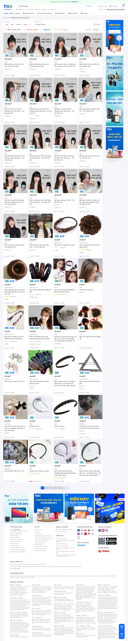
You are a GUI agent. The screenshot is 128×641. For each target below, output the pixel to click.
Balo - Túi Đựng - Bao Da (107, 618)
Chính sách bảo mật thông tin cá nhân (44, 538)
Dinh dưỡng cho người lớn (19, 592)
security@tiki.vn (22, 551)
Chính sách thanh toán (61, 543)
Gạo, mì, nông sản (18, 604)
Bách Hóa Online (59, 626)
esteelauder (21, 576)
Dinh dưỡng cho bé (18, 591)
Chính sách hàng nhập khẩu (17, 547)
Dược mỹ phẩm (24, 632)
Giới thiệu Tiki (38, 529)
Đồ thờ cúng (60, 621)
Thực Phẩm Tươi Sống (16, 598)
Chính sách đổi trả (14, 543)
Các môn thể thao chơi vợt (107, 605)
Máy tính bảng (16, 617)
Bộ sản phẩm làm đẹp (19, 631)
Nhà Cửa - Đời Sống (60, 612)
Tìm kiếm (88, 6)
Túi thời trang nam (37, 633)
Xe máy (80, 629)
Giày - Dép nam (36, 617)
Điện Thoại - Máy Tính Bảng (18, 612)
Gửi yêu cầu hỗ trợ (14, 535)
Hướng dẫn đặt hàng (15, 537)
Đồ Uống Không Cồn (63, 633)
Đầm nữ (38, 586)
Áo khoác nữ (44, 588)
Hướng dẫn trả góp (14, 545)
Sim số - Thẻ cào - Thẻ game (88, 623)
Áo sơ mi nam (41, 598)
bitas (114, 576)
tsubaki (32, 577)
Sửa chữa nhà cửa (61, 616)
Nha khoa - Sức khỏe (85, 621)
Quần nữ (42, 586)
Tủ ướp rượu (114, 592)
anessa (93, 576)
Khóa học (89, 617)
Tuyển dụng (38, 533)
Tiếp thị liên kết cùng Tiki (41, 546)
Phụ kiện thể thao (107, 600)
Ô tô (84, 629)
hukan (22, 577)
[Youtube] (103, 530)
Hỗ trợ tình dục (22, 630)
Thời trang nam (36, 595)
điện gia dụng (20, 9)
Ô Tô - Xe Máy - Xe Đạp (83, 626)
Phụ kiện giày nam (39, 622)
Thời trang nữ (36, 585)
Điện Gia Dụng (14, 635)
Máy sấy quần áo (105, 592)
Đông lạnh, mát (20, 602)
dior (16, 576)
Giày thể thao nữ (110, 607)
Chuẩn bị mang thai (18, 595)
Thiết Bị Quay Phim (106, 621)
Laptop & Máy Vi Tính (87, 595)
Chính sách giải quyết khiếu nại (42, 540)
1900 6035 (17, 568)
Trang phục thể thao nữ (103, 597)
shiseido (12, 577)
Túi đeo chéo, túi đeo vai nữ (39, 628)
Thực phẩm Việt (23, 601)
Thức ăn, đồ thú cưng (18, 608)
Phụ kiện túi (48, 629)
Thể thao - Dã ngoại (83, 589)
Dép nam (40, 620)
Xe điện (90, 627)
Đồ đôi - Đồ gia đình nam (43, 601)
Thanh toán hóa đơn (81, 617)
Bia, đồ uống (16, 605)
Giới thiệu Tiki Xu (39, 544)
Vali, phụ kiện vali (69, 588)
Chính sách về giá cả (61, 538)
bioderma (49, 576)
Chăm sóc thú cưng (59, 627)
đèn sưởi (105, 627)
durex (44, 576)
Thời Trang (89, 586)
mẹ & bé (31, 9)
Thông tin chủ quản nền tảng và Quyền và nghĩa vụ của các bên (65, 555)
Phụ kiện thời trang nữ (59, 593)
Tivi (101, 591)
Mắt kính (67, 593)
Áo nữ (33, 586)
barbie (32, 576)
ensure (41, 576)
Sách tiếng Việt (79, 635)
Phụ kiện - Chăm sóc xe (82, 627)
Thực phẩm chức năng (18, 623)
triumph (69, 576)
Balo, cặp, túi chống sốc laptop (64, 587)
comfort (110, 576)
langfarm (17, 577)
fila (29, 577)
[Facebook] (99, 530)
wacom (88, 576)
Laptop (68, 609)
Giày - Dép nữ (36, 608)
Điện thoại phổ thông (18, 616)
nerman (83, 576)
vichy (26, 577)
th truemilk (27, 576)
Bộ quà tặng (61, 634)
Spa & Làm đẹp (86, 618)
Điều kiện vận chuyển (40, 550)
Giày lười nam (35, 619)
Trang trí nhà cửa (58, 614)
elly (54, 576)
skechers (61, 576)
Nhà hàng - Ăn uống (84, 620)
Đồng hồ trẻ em (70, 600)
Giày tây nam (43, 619)
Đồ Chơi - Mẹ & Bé (15, 585)
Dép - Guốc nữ (43, 610)
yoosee (98, 576)
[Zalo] (106, 530)
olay (101, 576)
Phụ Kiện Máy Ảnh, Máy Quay (105, 614)
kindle (79, 576)
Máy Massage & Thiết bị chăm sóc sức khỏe (20, 625)
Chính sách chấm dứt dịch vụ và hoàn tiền (65, 552)
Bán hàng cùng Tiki (61, 531)
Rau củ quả (15, 601)
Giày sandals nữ (41, 611)
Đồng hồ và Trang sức (60, 597)
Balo (55, 586)
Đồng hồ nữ (62, 599)
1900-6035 (17, 529)
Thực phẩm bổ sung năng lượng (108, 607)
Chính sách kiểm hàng (15, 541)
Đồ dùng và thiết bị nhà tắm (64, 618)
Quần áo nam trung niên (41, 604)
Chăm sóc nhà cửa (19, 609)
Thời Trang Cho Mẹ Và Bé (16, 586)
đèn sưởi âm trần (105, 637)
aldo (66, 576)
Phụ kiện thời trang (59, 591)
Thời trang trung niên (40, 592)
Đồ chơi (25, 586)
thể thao (53, 9)
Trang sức (56, 599)
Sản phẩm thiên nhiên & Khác (19, 627)
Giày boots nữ (37, 613)
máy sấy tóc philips (109, 629)
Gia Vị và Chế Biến (61, 630)
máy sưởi (100, 627)
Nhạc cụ (66, 621)
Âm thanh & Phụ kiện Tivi (104, 586)
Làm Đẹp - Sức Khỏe (16, 620)
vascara (12, 576)
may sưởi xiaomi (105, 632)
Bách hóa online (83, 593)
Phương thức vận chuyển (16, 539)
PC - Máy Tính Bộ (60, 609)
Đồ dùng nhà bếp (14, 636)
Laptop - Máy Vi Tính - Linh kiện (64, 603)
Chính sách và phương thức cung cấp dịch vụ (65, 548)
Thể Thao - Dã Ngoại (104, 595)
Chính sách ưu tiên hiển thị (62, 546)
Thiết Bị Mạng (62, 608)
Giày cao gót (35, 610)
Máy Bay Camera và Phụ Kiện (107, 622)
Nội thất (61, 617)
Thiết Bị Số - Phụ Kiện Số (83, 602)
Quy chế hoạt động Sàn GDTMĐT (64, 529)
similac (105, 576)
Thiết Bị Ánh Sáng (107, 616)
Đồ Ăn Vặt (59, 632)
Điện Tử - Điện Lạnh (104, 585)
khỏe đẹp (37, 9)
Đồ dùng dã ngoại (107, 598)
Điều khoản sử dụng (40, 542)
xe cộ (26, 9)
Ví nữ (48, 628)
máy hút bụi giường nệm (107, 634)
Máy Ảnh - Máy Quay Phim (106, 612)
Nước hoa (15, 630)
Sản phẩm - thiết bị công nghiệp (86, 595)
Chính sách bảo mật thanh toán (42, 535)
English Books (84, 636)
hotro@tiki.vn (23, 549)
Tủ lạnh (102, 588)
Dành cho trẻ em (17, 607)
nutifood (74, 576)
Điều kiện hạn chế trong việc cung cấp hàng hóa (65, 541)
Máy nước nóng (107, 591)
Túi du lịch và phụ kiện (62, 586)
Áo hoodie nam (39, 600)
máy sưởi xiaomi (109, 633)
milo (57, 576)
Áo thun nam (35, 597)
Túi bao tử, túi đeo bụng (45, 636)
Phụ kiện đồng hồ (61, 600)
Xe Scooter (89, 629)
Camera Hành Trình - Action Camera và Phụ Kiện (107, 617)
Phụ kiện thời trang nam (63, 593)
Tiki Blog (37, 531)
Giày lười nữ (45, 613)
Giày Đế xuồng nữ (41, 614)
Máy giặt (103, 589)
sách (48, 9)
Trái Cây (12, 600)
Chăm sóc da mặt (14, 622)
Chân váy (42, 589)
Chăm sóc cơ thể (17, 625)
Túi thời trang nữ (37, 626)
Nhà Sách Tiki (80, 633)
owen (36, 576)
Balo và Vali (57, 585)
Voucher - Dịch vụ (81, 615)
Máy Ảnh (111, 623)
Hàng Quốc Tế (80, 585)
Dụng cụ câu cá (105, 602)
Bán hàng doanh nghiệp (41, 548)
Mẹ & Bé (85, 592)
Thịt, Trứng (18, 600)
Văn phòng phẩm (88, 635)
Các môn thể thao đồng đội (108, 604)
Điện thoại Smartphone (16, 614)
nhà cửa (43, 9)
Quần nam (41, 597)
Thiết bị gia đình (24, 636)
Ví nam (33, 634)
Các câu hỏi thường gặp (16, 533)
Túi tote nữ (41, 629)
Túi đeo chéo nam (40, 634)
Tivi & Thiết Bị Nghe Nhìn (85, 597)
